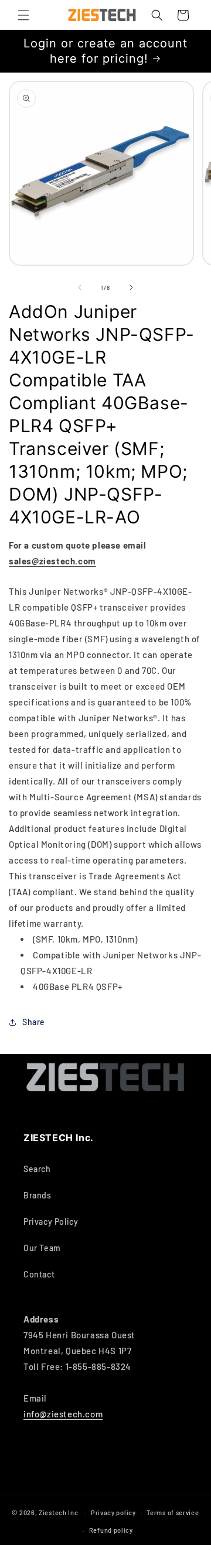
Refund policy (111, 1530)
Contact (39, 1274)
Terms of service (173, 1512)
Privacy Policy (50, 1222)
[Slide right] (131, 287)
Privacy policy (113, 1512)
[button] (23, 15)
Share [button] (33, 1022)
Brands (37, 1195)
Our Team (42, 1248)
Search (37, 1169)
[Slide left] (80, 287)
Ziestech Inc (58, 1512)
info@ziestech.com (63, 1414)
